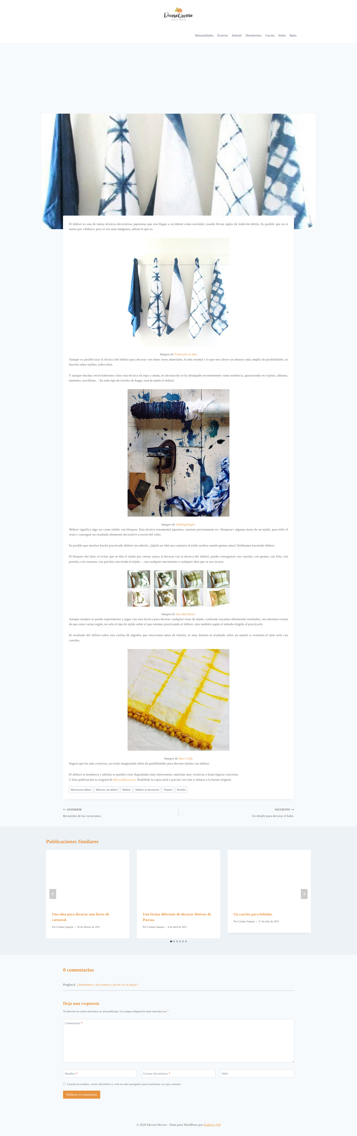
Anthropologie (185, 524)
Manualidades (204, 35)
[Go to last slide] (52, 894)
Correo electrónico (156, 1073)
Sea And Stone (185, 614)
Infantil (237, 35)
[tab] (171, 941)
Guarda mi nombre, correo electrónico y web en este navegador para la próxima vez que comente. (124, 1084)
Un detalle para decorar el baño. (273, 813)
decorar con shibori (107, 789)
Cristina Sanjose (64, 927)
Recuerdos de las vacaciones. (82, 813)
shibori (126, 789)
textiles (181, 789)
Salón (282, 35)
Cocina (270, 35)
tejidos (168, 789)
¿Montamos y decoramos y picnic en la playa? (107, 984)
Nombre (71, 1073)
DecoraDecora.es (124, 779)
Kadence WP (212, 1125)
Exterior (222, 35)
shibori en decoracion (147, 789)
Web (225, 1073)
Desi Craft (185, 758)
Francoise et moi (185, 354)
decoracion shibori (81, 789)
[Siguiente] (304, 894)
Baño (293, 35)
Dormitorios (254, 35)
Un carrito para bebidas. (253, 914)
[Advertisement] (178, 71)
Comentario (74, 1023)
